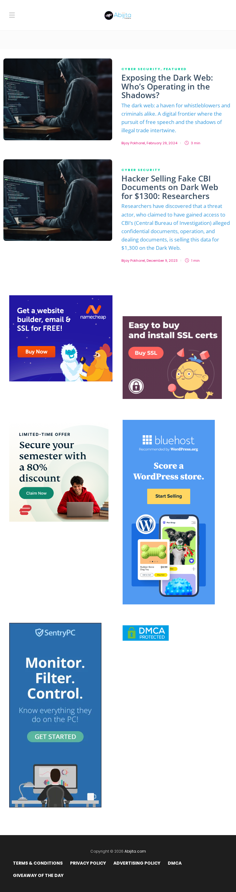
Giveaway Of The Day (38, 875)
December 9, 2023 (162, 260)
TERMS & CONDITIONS (38, 863)
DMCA (175, 863)
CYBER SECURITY (141, 68)
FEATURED (175, 68)
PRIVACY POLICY (88, 863)
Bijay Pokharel (133, 143)
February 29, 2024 (162, 143)
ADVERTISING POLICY (136, 863)
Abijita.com (135, 851)
